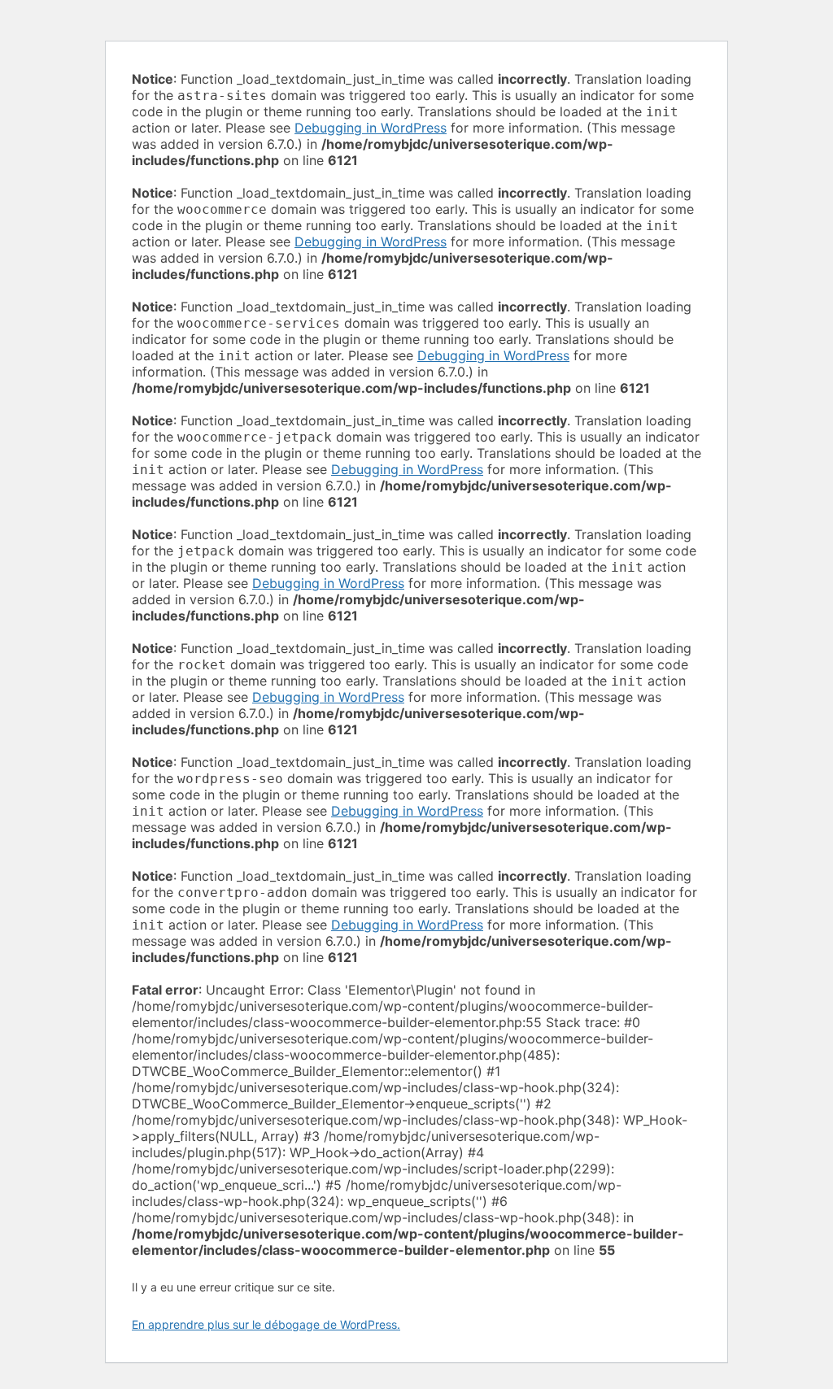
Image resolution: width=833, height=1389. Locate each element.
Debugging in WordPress (370, 128)
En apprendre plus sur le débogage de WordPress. (266, 1324)
